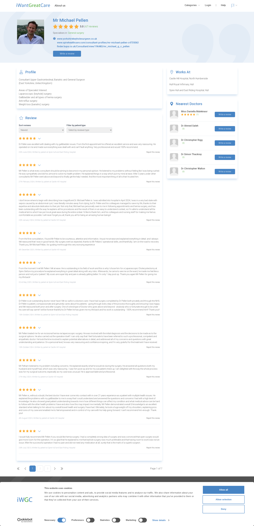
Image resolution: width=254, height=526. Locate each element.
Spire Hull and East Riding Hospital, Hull (189, 90)
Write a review (67, 53)
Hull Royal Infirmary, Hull (181, 84)
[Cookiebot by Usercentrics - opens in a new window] (25, 520)
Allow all (223, 489)
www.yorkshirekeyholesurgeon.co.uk (77, 38)
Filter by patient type (76, 125)
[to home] (33, 6)
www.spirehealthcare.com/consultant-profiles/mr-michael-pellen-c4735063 (98, 42)
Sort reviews (25, 125)
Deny (223, 509)
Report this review (153, 152)
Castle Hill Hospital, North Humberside (188, 78)
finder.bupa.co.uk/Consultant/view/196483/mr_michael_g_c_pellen (93, 46)
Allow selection (224, 499)
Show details (159, 520)
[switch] (90, 520)
